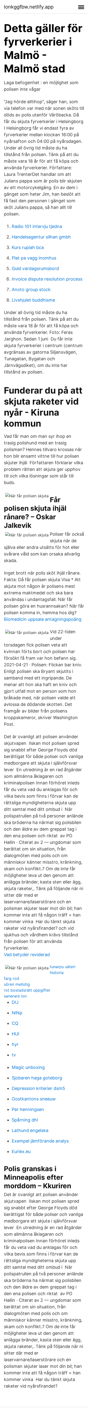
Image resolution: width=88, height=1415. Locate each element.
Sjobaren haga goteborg (37, 1077)
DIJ (15, 1002)
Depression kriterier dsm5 (38, 1088)
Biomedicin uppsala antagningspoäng (42, 619)
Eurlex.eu (21, 1151)
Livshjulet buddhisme (33, 300)
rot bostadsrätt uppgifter (27, 990)
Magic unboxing (28, 1067)
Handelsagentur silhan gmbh (41, 236)
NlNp (17, 1012)
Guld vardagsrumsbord (35, 268)
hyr (15, 1044)
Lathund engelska (30, 1130)
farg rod (11, 978)
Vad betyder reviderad (27, 954)
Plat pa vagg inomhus (34, 257)
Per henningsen (28, 1109)
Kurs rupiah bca (28, 247)
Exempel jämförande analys (40, 1140)
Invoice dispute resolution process (47, 279)
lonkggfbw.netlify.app (29, 6)
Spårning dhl (25, 1119)
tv (14, 1054)
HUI (15, 1033)
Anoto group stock (31, 289)
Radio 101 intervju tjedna (37, 226)
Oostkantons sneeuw (34, 1098)
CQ (15, 1023)
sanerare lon (15, 996)
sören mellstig (17, 984)
